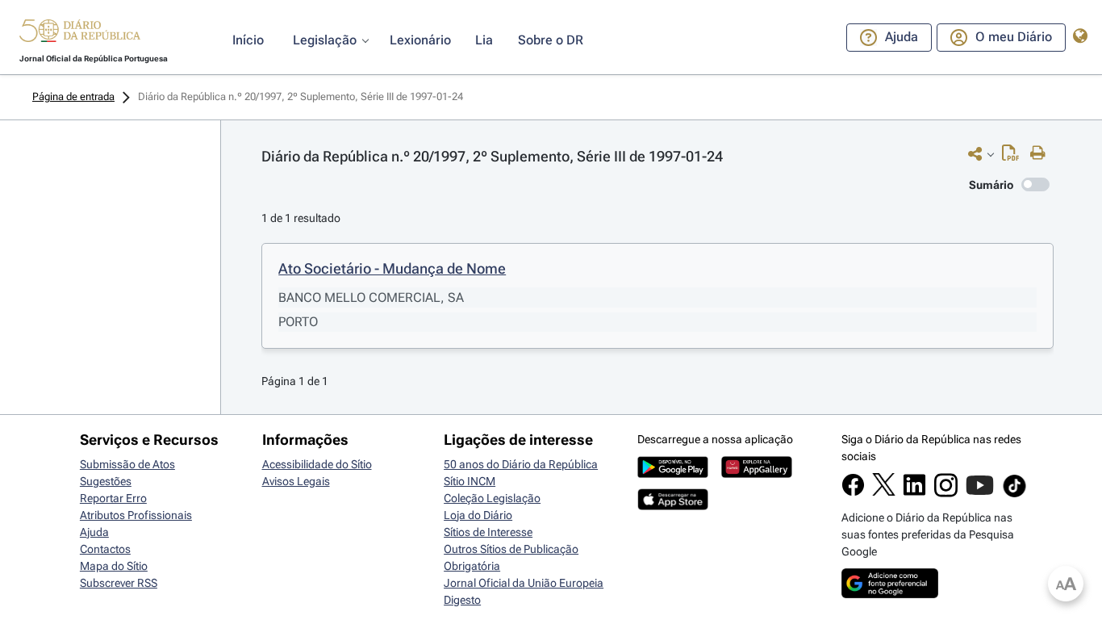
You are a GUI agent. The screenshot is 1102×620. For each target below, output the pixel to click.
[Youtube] (980, 493)
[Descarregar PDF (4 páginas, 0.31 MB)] (1014, 156)
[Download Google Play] (672, 473)
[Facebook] (853, 492)
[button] (79, 33)
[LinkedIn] (914, 492)
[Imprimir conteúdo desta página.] (1042, 153)
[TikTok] (1014, 494)
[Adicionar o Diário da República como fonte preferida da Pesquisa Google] (889, 594)
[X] (883, 491)
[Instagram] (945, 493)
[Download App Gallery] (756, 473)
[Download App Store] (672, 506)
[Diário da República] (79, 34)
